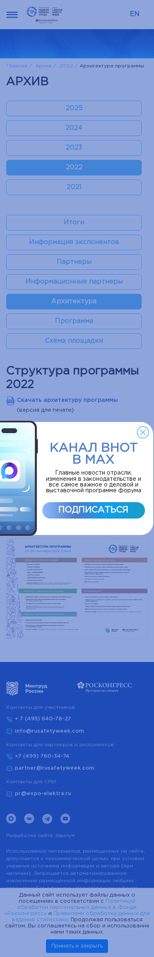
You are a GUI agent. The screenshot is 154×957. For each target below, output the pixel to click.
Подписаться (93, 510)
